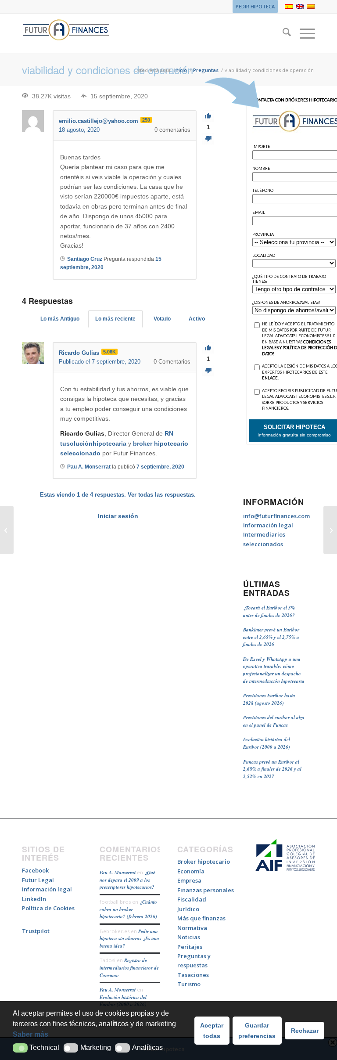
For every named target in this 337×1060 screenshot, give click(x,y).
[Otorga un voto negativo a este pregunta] (208, 139)
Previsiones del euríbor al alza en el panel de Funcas (274, 721)
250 (146, 120)
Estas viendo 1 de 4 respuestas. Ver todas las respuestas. (118, 494)
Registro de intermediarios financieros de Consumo (129, 967)
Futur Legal (38, 880)
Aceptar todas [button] (211, 1030)
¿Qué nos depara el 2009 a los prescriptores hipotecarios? (127, 880)
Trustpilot (36, 931)
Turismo (189, 984)
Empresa (189, 880)
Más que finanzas (201, 918)
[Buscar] (282, 33)
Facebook (35, 870)
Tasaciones (193, 975)
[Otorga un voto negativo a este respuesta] (208, 371)
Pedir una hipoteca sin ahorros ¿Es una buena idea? (129, 938)
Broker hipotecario (203, 861)
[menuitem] (253, 6)
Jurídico (188, 909)
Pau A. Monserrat (118, 872)
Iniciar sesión (118, 515)
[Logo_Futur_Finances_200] (66, 33)
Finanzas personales (205, 890)
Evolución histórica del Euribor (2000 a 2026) (266, 743)
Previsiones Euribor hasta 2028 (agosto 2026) (269, 699)
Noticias (188, 937)
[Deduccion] (7, 530)
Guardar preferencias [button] (257, 1030)
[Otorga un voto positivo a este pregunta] (208, 116)
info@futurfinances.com (276, 516)
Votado (162, 319)
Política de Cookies (48, 908)
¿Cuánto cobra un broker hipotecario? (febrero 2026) (128, 909)
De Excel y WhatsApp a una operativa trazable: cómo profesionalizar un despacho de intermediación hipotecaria (274, 670)
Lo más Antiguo (59, 319)
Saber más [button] (30, 1034)
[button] (20, 1048)
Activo (197, 319)
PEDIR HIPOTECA (255, 6)
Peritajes (189, 947)
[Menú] (303, 33)
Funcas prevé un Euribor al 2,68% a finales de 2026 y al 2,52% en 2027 (272, 769)
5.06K (109, 351)
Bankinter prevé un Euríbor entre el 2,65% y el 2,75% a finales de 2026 (271, 637)
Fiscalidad (191, 899)
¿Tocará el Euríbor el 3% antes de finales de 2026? (269, 611)
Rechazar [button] (305, 1030)
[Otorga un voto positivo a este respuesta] (208, 348)
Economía (190, 871)
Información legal (268, 525)
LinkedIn (34, 899)
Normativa (192, 928)
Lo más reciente (115, 319)
